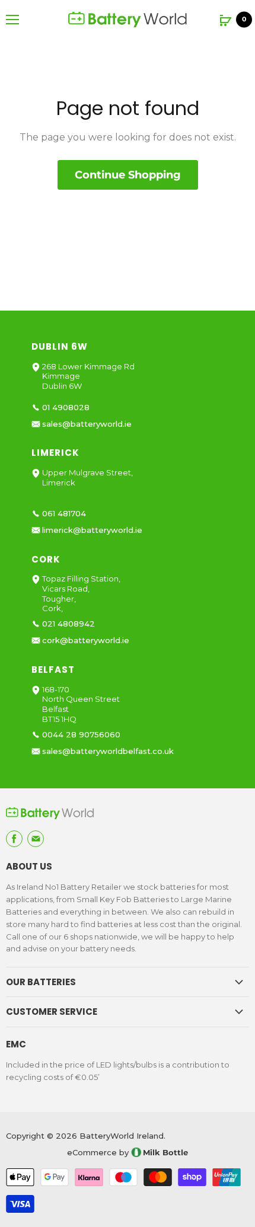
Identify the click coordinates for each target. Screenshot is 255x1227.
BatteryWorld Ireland (121, 1135)
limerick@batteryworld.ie (92, 530)
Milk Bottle (165, 1152)
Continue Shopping (128, 174)
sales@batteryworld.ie (87, 424)
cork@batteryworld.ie (85, 640)
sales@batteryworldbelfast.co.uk (108, 751)
